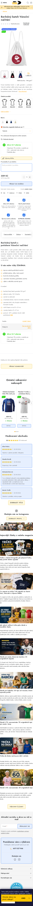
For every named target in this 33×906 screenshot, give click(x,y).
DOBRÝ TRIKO (28, 189)
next (31, 403)
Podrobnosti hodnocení (26, 23)
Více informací (23, 91)
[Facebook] (15, 859)
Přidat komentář (16, 366)
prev (1, 403)
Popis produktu (8, 234)
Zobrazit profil (15, 518)
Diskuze (18, 234)
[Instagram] (19, 859)
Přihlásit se (25, 826)
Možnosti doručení (8, 139)
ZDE (11, 315)
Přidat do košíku (16, 184)
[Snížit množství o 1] (24, 177)
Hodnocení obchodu (16, 436)
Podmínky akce (11, 152)
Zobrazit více (16, 503)
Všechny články (16, 807)
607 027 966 (18, 848)
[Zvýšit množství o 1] (29, 177)
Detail (8, 426)
